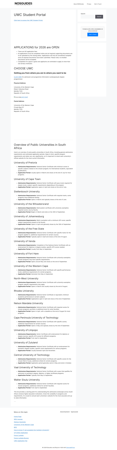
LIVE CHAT (24, 97)
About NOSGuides (79, 4)
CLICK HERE (18, 77)
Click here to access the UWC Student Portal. (28, 20)
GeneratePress (70, 447)
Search (83, 13)
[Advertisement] (43, 34)
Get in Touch (97, 4)
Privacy (89, 4)
